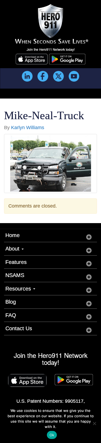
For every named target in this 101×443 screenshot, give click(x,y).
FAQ (10, 315)
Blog (10, 302)
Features (16, 262)
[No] (94, 423)
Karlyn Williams (27, 127)
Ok (52, 435)
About (13, 249)
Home (12, 235)
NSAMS (14, 275)
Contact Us (18, 328)
